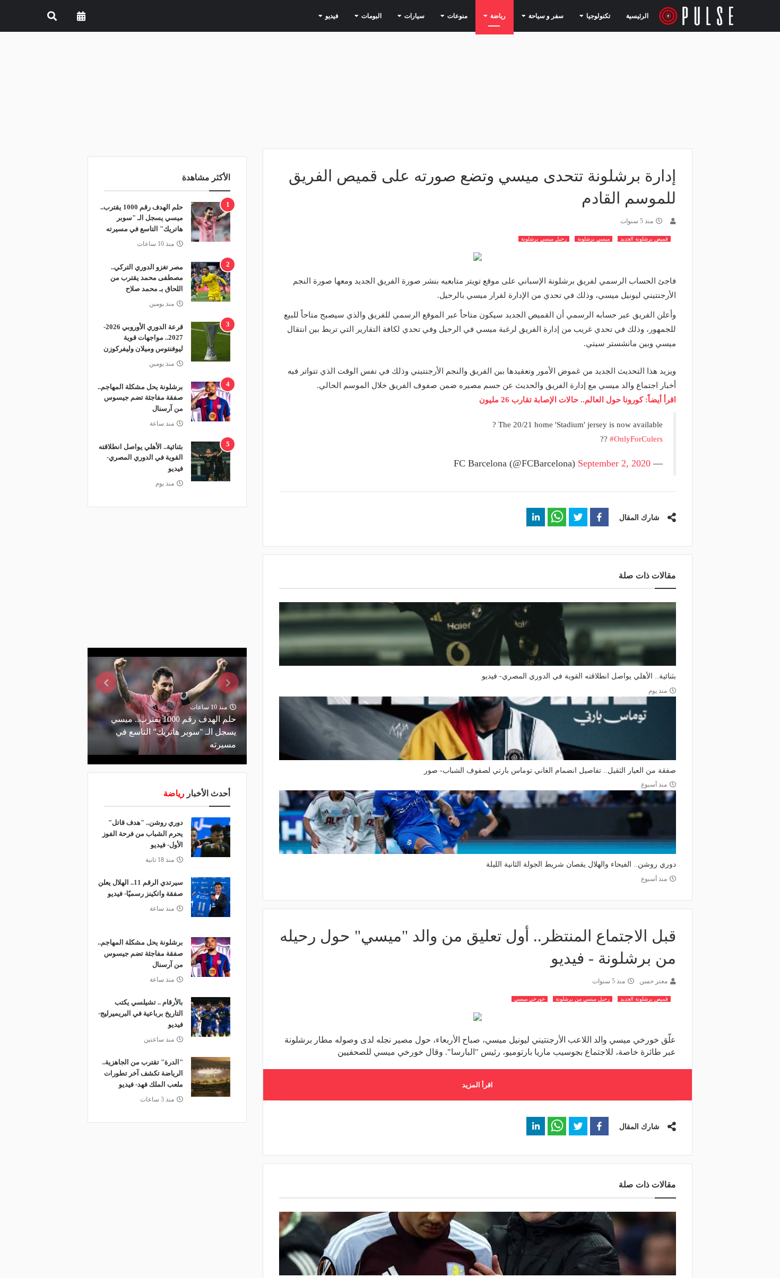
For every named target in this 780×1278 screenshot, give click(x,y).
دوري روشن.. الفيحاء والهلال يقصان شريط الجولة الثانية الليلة (581, 864)
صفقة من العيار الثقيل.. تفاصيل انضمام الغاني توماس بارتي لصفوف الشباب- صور (550, 770)
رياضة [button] (508, 15)
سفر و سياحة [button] (551, 15)
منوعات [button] (472, 15)
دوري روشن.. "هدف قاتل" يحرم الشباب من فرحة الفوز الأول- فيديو (142, 833)
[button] (599, 517)
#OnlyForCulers (636, 439)
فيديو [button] (360, 15)
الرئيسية (639, 16)
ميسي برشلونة (593, 239)
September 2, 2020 (614, 463)
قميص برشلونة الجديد (644, 239)
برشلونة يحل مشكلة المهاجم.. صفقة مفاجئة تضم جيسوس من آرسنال (140, 398)
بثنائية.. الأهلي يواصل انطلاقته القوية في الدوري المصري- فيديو (579, 676)
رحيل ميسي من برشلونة (583, 999)
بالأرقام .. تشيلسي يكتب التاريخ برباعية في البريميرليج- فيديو (140, 1013)
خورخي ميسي (529, 999)
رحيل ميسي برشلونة (544, 239)
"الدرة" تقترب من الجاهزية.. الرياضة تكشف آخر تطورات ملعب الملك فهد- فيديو (142, 1073)
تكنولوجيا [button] (597, 15)
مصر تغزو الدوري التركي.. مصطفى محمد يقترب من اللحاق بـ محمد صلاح (146, 278)
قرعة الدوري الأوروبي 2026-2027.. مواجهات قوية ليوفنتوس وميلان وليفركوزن (143, 338)
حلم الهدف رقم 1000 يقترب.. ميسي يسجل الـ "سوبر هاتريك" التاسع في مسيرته (141, 218)
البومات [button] (395, 15)
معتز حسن (653, 981)
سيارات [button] (434, 15)
